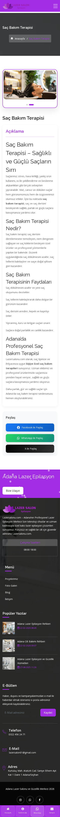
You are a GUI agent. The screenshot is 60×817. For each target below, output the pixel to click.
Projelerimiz (11, 578)
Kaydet (48, 712)
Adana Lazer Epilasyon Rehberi (33, 623)
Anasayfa (19, 38)
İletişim (9, 599)
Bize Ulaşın (13, 491)
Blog (7, 592)
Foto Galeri (11, 585)
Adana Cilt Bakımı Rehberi (31, 641)
